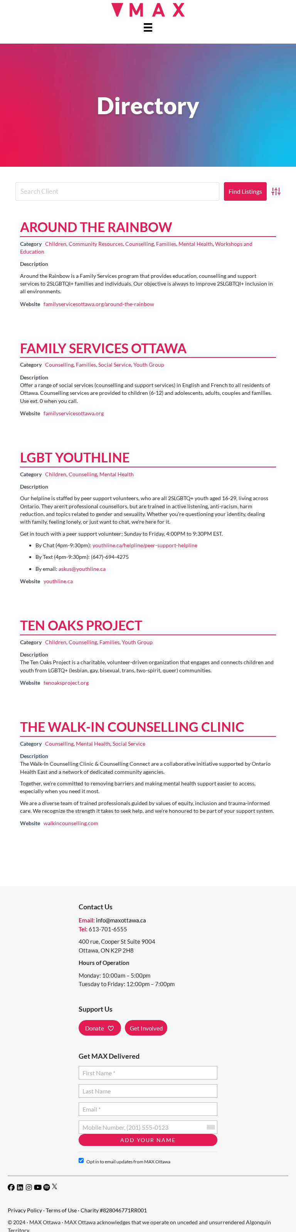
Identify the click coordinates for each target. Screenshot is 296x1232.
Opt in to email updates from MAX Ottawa (128, 1161)
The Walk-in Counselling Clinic (132, 726)
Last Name (95, 1087)
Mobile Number (101, 1124)
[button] (100, 1028)
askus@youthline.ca (82, 568)
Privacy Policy (25, 1210)
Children (55, 243)
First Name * (97, 1069)
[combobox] (210, 1127)
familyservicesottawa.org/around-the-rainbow (99, 304)
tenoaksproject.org (66, 682)
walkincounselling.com (71, 823)
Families (166, 243)
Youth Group (148, 364)
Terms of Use (61, 1210)
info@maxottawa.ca (121, 920)
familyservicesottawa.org (74, 413)
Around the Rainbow (96, 227)
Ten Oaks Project (81, 625)
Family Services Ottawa (103, 348)
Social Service (114, 364)
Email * (91, 1105)
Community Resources (96, 243)
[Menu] (148, 27)
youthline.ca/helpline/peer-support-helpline (144, 545)
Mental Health (195, 243)
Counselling (139, 243)
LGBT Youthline (75, 457)
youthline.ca (58, 581)
